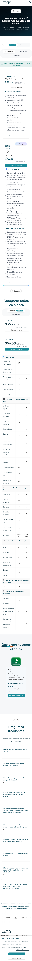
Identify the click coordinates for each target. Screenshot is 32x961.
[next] (24, 678)
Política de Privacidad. (22, 950)
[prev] (7, 678)
